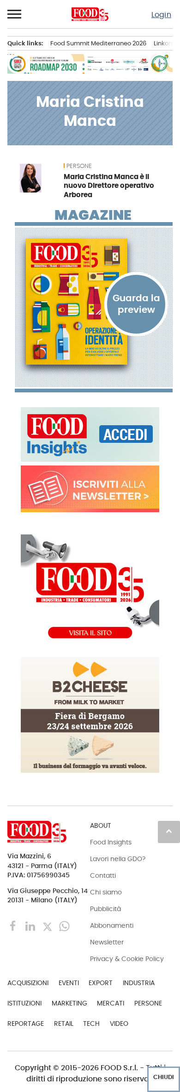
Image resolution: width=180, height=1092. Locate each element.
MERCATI (110, 1003)
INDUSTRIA (139, 982)
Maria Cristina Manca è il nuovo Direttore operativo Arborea (109, 186)
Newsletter (107, 942)
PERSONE (79, 166)
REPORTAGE (25, 1023)
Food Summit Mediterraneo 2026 (98, 43)
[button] (14, 14)
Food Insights (111, 842)
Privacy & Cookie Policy (127, 958)
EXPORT (101, 982)
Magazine (93, 215)
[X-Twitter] (48, 925)
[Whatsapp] (64, 925)
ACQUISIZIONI (27, 982)
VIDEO (119, 1023)
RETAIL (63, 1023)
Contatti (103, 875)
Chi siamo (106, 892)
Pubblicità (105, 908)
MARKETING (69, 1003)
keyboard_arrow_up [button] (168, 831)
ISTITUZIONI (24, 1003)
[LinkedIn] (31, 925)
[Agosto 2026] (94, 302)
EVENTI (69, 982)
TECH (91, 1023)
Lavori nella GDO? (117, 858)
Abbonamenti (111, 925)
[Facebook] (14, 925)
